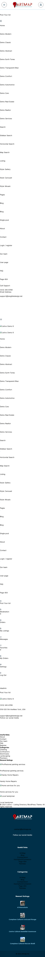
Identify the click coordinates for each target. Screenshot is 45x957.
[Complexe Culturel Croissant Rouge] (22, 915)
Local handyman (6, 802)
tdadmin (3, 688)
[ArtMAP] (22, 5)
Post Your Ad (5, 603)
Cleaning (3, 749)
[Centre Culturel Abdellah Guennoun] (22, 927)
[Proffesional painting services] (12, 764)
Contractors (5, 752)
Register (3, 745)
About (2, 737)
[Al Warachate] (22, 903)
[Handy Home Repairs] (9, 775)
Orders (2, 622)
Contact (3, 739)
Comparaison (22, 857)
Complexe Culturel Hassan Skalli (22, 943)
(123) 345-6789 (6, 290)
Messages (4, 639)
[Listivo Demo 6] (7, 326)
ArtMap (23, 853)
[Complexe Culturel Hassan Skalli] (22, 939)
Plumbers (3, 758)
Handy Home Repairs (8, 781)
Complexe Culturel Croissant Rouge (22, 919)
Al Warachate (22, 907)
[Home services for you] (10, 785)
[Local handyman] (7, 796)
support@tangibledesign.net (11, 296)
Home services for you (9, 792)
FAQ (1, 743)
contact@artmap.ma (22, 829)
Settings (3, 667)
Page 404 (22, 861)
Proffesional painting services (11, 771)
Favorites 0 (3, 649)
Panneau (22, 864)
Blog (22, 855)
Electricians (4, 754)
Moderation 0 (4, 613)
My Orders (4, 658)
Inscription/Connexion (22, 859)
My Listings (4, 631)
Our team (3, 741)
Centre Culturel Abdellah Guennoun (22, 931)
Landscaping (5, 756)
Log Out (3, 675)
